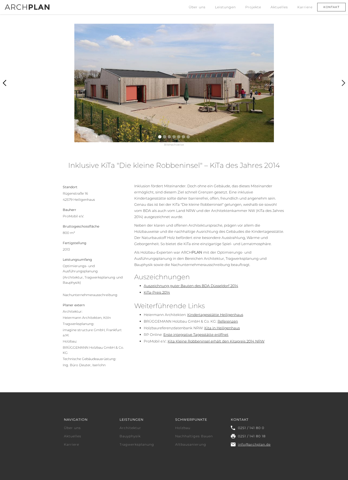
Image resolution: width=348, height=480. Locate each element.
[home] (27, 5)
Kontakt (331, 7)
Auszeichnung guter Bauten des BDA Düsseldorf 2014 (191, 285)
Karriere (304, 7)
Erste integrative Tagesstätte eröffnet (195, 334)
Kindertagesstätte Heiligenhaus (215, 314)
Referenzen (228, 321)
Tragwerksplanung (137, 444)
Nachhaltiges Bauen (194, 436)
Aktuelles (279, 7)
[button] (225, 7)
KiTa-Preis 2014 (157, 292)
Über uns (197, 7)
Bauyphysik (130, 436)
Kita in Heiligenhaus (222, 328)
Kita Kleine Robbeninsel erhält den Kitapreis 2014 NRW (216, 341)
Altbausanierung (190, 444)
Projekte (253, 7)
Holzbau (182, 428)
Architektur (130, 428)
